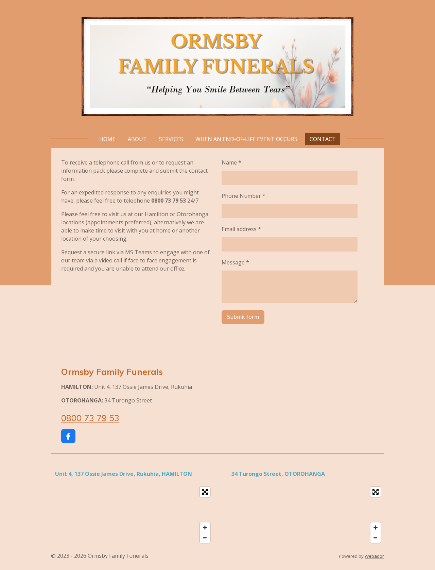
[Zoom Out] (205, 538)
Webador (374, 556)
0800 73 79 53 (90, 417)
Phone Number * (243, 196)
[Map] (132, 514)
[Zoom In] (205, 527)
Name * (231, 162)
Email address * (241, 229)
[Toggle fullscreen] (205, 492)
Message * (235, 262)
